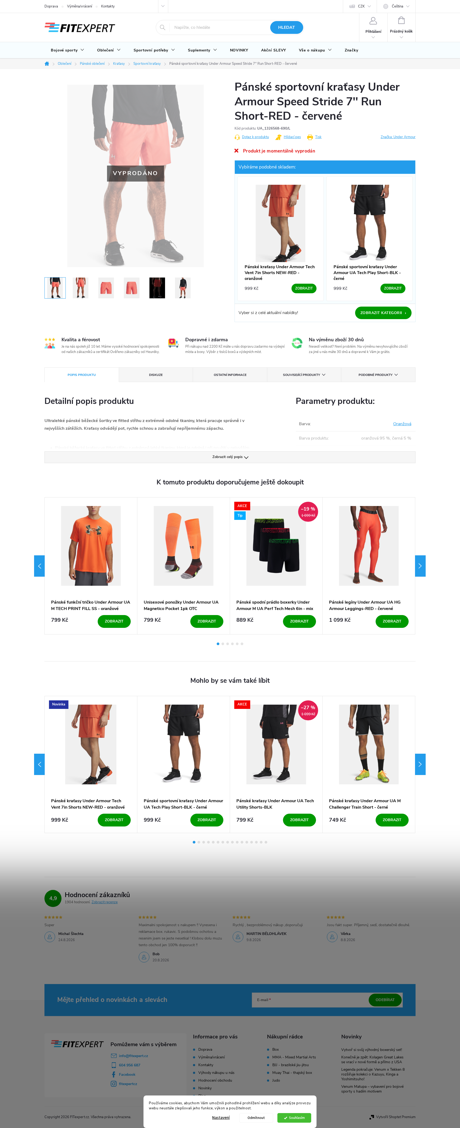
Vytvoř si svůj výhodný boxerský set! (371, 1049)
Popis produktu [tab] (82, 375)
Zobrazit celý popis (227, 457)
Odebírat (385, 999)
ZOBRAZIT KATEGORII (383, 313)
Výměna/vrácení (79, 6)
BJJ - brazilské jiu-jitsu (290, 1065)
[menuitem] (67, 50)
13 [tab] (251, 842)
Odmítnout (256, 1117)
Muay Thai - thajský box (292, 1073)
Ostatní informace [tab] (230, 375)
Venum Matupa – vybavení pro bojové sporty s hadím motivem (372, 1089)
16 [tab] (266, 842)
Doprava (51, 6)
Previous (39, 566)
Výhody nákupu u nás (216, 1072)
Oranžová (402, 424)
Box (275, 1049)
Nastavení (221, 1118)
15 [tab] (261, 842)
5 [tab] (237, 644)
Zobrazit (114, 621)
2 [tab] (222, 644)
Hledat (286, 27)
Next (420, 566)
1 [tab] (218, 644)
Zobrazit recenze (105, 902)
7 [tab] (222, 842)
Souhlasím (297, 1117)
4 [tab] (232, 644)
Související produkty (301, 375)
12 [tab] (246, 842)
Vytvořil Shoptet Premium (396, 1117)
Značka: (398, 137)
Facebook (127, 1074)
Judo (276, 1080)
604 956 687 (129, 1065)
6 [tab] (242, 644)
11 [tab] (242, 842)
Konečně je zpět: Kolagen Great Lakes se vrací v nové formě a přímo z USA (372, 1060)
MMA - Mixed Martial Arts (294, 1057)
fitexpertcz (128, 1083)
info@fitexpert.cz (133, 1055)
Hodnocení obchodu (215, 1080)
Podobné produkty (375, 375)
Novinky (205, 1088)
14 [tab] (256, 842)
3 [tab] (227, 644)
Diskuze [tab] (156, 375)
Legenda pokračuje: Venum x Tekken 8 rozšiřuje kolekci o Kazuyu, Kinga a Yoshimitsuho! (373, 1074)
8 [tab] (227, 842)
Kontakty (108, 6)
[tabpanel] (91, 565)
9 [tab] (232, 842)
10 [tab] (237, 842)
